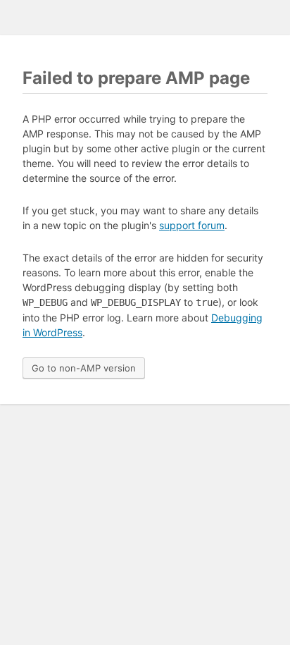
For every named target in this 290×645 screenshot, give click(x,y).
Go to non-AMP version (84, 368)
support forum (192, 225)
